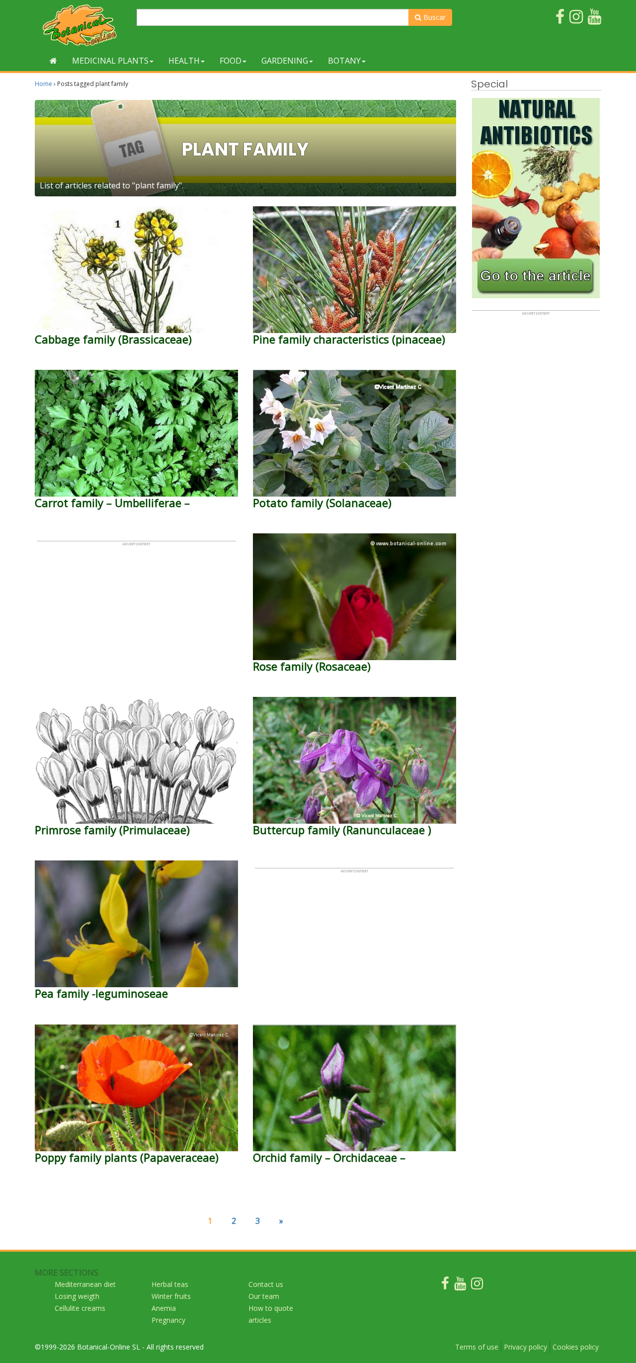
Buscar (433, 17)
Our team (263, 1296)
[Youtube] (460, 1285)
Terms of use (476, 1347)
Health (184, 60)
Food (230, 60)
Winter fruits (171, 1296)
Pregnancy (168, 1320)
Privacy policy (525, 1347)
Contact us (265, 1284)
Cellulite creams (80, 1308)
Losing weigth (77, 1296)
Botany (344, 60)
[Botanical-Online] (82, 25)
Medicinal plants (110, 60)
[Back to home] (53, 60)
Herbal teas (170, 1284)
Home (43, 84)
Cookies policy (576, 1347)
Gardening (284, 60)
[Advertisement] (136, 615)
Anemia (164, 1308)
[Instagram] (477, 1285)
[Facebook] (445, 1285)
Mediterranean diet (85, 1284)
